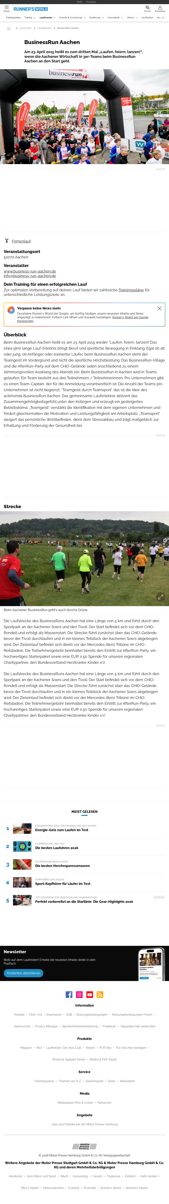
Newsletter (127, 1081)
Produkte (91, 1)
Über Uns (35, 1014)
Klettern (130, 1176)
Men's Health (30, 1188)
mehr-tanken (148, 1176)
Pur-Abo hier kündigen (131, 1047)
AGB (69, 1014)
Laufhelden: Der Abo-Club (63, 1047)
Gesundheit (114, 17)
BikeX (64, 1176)
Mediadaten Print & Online (75, 1102)
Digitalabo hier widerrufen (138, 1026)
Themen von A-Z (70, 1081)
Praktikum (109, 1026)
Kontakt (19, 1014)
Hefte (79, 1)
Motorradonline (53, 1188)
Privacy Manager (46, 1026)
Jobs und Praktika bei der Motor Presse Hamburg (84, 1124)
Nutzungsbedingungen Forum (132, 1014)
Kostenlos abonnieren (23, 973)
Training (28, 17)
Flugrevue (113, 1176)
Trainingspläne (13, 17)
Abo (39, 1047)
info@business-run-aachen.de (30, 276)
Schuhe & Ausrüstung (70, 17)
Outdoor (73, 1188)
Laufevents (46, 17)
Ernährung (94, 17)
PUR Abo (105, 1047)
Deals (112, 1081)
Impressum (54, 1014)
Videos (130, 17)
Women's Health (137, 1188)
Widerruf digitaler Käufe (68, 1059)
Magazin (26, 1047)
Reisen (90, 1047)
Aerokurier (15, 1176)
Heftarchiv (104, 1102)
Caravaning (80, 1176)
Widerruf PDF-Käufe (103, 1059)
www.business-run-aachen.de (30, 271)
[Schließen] (159, 308)
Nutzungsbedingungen (91, 1014)
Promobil (90, 1188)
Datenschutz (22, 1026)
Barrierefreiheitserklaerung (80, 1026)
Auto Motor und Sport (41, 1176)
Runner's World (111, 1188)
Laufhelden (147, 17)
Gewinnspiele (94, 1081)
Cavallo (97, 1176)
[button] (84, 116)
